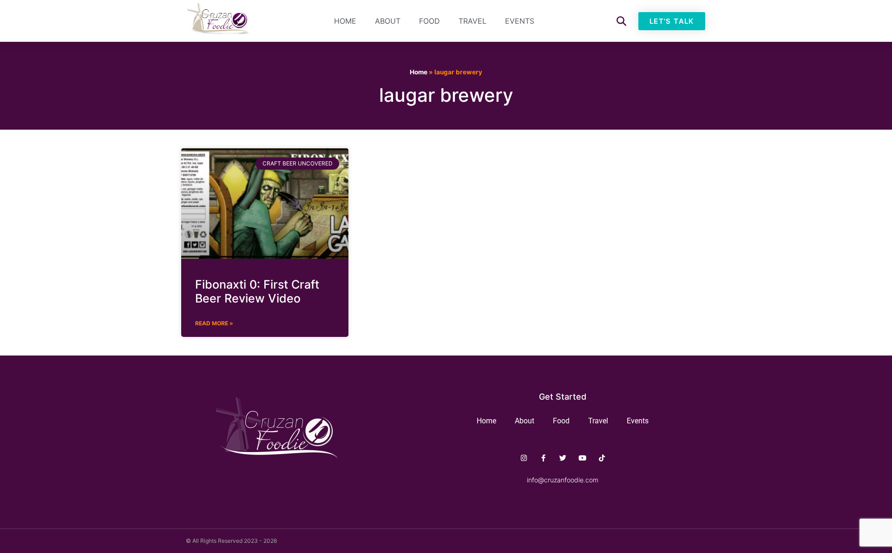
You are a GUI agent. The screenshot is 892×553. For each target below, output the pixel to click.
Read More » (214, 323)
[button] (621, 21)
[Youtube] (582, 458)
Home (345, 21)
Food (429, 21)
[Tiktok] (602, 458)
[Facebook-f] (543, 458)
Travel (472, 21)
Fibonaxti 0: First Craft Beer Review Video (257, 291)
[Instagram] (523, 458)
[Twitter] (563, 458)
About (387, 21)
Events (519, 21)
